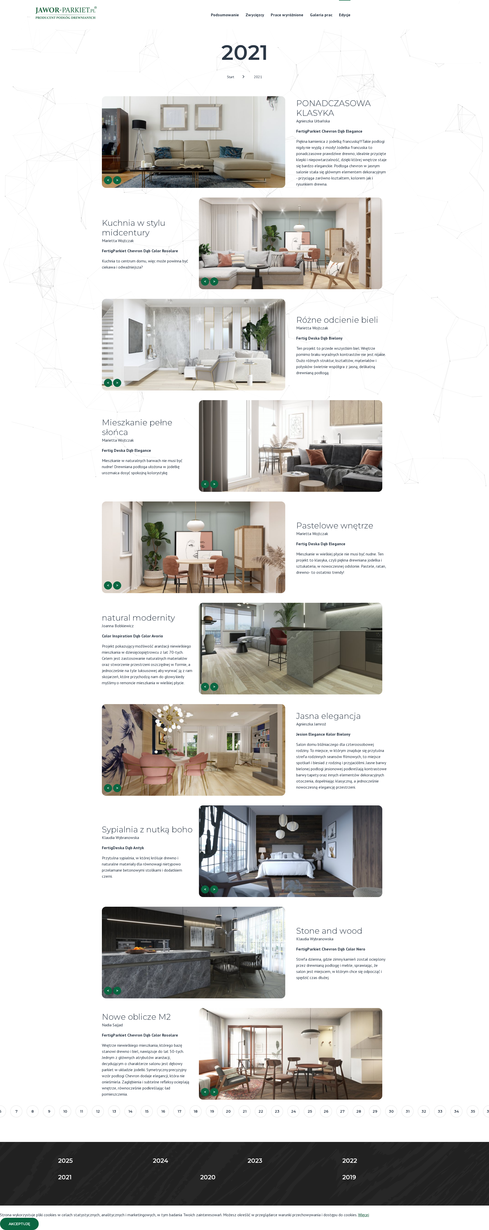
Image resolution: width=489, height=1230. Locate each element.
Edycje (344, 14)
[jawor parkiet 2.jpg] (290, 648)
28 (358, 1111)
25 (310, 1111)
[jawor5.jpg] (290, 851)
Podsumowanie (225, 14)
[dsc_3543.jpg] (193, 142)
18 (196, 1111)
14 (130, 1111)
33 (440, 1111)
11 (81, 1111)
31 (408, 1111)
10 (65, 1111)
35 (473, 1111)
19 (212, 1111)
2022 (349, 1160)
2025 (65, 1160)
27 (342, 1111)
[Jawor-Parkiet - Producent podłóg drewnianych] (65, 13)
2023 (255, 1160)
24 (293, 1111)
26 (326, 1111)
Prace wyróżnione (287, 14)
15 (146, 1111)
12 (98, 1111)
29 (375, 1111)
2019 (349, 1177)
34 (456, 1111)
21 (245, 1111)
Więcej (363, 1214)
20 (228, 1111)
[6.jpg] (193, 344)
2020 (207, 1177)
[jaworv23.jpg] (193, 952)
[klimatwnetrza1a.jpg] (193, 750)
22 (261, 1111)
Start (230, 77)
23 (277, 1111)
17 (179, 1111)
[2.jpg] (290, 243)
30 (391, 1111)
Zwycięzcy (255, 14)
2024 (160, 1160)
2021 (258, 77)
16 (163, 1111)
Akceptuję (19, 1224)
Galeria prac (321, 14)
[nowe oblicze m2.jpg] (290, 1054)
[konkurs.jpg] (193, 547)
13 (114, 1111)
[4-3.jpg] (290, 446)
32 (424, 1111)
